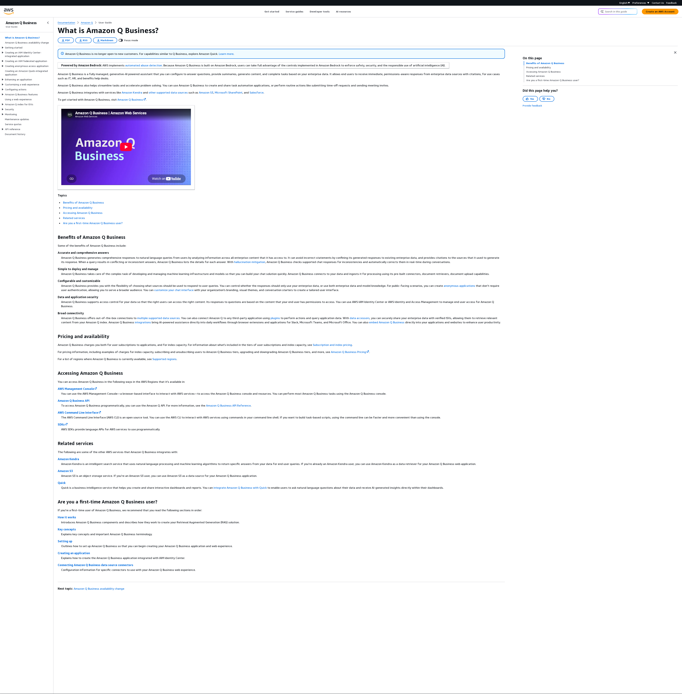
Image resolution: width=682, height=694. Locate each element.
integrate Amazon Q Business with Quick (240, 487)
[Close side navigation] (47, 23)
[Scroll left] (262, 11)
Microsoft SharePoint (228, 92)
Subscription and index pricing (332, 345)
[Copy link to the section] (55, 237)
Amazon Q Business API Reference (228, 405)
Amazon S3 (206, 92)
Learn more (226, 54)
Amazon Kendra (132, 92)
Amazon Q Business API (74, 400)
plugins (275, 318)
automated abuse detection (143, 65)
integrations (143, 322)
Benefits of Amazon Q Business (83, 202)
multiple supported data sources (158, 318)
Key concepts (67, 529)
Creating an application (74, 553)
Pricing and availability (77, 207)
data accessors (360, 318)
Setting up (65, 541)
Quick (62, 483)
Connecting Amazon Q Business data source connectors (95, 565)
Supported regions (164, 359)
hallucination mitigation (249, 262)
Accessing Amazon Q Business (82, 213)
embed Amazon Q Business (386, 322)
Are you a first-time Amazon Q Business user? (93, 223)
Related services (74, 218)
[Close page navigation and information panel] (675, 52)
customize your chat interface (174, 290)
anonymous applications (459, 285)
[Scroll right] (353, 11)
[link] (105, 22)
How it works (67, 517)
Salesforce (257, 92)
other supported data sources (168, 92)
